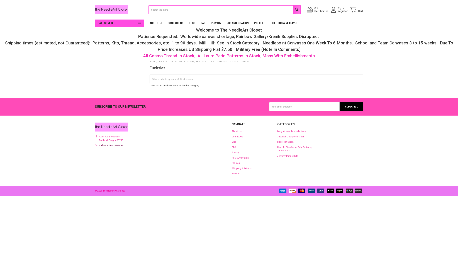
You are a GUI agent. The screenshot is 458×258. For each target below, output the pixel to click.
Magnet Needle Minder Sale (291, 131)
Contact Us (175, 23)
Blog (192, 23)
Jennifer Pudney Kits (287, 156)
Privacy (216, 23)
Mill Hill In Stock (285, 141)
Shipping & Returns (284, 23)
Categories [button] (105, 23)
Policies (259, 23)
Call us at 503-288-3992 (111, 145)
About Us (156, 23)
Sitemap (236, 173)
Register (343, 11)
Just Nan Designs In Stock (290, 136)
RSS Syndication (238, 23)
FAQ (203, 23)
